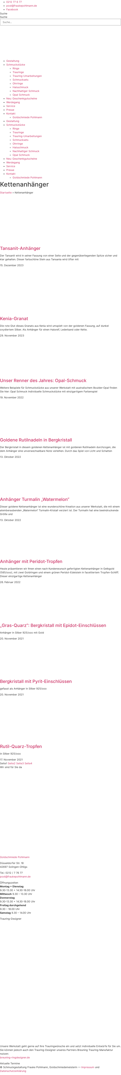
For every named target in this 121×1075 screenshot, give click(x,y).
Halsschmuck (20, 87)
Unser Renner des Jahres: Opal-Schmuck (43, 380)
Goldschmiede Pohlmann (27, 117)
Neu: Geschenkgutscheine (21, 98)
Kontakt (10, 113)
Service (10, 106)
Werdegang (13, 102)
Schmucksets (20, 79)
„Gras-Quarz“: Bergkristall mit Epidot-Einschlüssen (53, 625)
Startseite (6, 192)
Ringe (16, 68)
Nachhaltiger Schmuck (26, 90)
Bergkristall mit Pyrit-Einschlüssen (36, 681)
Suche (3, 13)
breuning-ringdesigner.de (15, 1057)
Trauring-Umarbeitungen (27, 75)
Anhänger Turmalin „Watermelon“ (34, 499)
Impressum (87, 1067)
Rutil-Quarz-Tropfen (21, 746)
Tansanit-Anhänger (20, 248)
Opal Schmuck (21, 94)
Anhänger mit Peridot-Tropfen (31, 561)
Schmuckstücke (15, 64)
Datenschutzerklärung (13, 1070)
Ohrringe (18, 83)
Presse (10, 109)
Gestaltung (12, 60)
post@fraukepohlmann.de (15, 876)
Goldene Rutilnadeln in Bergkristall (36, 440)
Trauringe (18, 72)
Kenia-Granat (14, 318)
